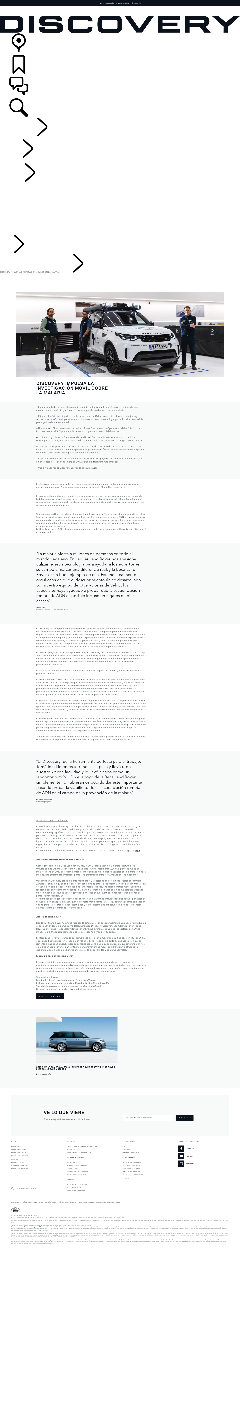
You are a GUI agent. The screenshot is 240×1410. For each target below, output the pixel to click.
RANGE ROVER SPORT (18, 1149)
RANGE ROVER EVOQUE (19, 1156)
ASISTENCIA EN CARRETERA (77, 1165)
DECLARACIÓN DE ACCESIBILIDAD (108, 1202)
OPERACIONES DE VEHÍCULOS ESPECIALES (82, 1146)
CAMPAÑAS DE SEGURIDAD (76, 1175)
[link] (120, 44)
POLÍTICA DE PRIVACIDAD (67, 1202)
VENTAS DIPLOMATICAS (19, 1165)
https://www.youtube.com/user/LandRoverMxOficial (73, 985)
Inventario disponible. (132, 3)
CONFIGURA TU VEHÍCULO (131, 1169)
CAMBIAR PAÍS (16, 1202)
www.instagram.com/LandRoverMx (66, 982)
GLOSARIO (126, 1149)
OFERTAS (125, 1178)
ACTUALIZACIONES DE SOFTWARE (79, 1153)
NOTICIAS (126, 1146)
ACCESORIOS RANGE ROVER (77, 1184)
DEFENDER (15, 1159)
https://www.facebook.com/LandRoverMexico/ (72, 979)
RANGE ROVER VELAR (18, 1153)
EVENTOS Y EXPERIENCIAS (131, 1153)
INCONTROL (71, 1149)
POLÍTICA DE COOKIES (86, 1202)
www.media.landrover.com (82, 988)
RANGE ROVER (16, 1146)
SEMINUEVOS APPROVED (131, 1172)
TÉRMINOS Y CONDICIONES (33, 1202)
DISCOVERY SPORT (17, 1162)
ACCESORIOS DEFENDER (75, 1187)
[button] (120, 7)
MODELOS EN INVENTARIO (131, 1162)
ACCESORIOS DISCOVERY (76, 1191)
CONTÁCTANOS (72, 1169)
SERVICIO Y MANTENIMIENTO (77, 1172)
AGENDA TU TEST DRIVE (20, 1168)
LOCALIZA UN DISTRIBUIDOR (132, 1175)
